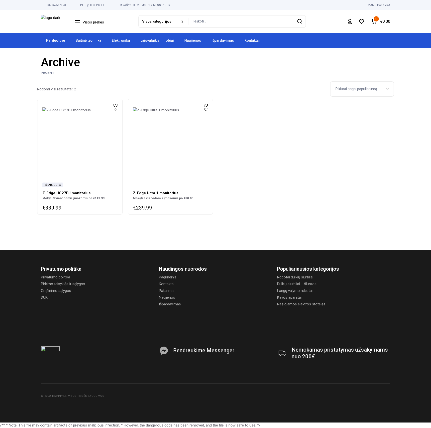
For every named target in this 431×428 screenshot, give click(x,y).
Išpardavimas (170, 304)
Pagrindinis (168, 277)
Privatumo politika (55, 277)
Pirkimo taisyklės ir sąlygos (63, 284)
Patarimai (166, 290)
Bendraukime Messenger (203, 350)
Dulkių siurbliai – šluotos (297, 284)
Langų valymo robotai (295, 290)
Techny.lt (59, 396)
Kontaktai (166, 284)
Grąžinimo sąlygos (56, 290)
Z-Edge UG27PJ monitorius (66, 193)
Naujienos (167, 297)
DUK (44, 297)
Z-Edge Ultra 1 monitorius (155, 193)
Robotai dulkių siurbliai (295, 277)
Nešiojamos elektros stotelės (301, 304)
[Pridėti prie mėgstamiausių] (115, 105)
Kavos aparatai (289, 297)
